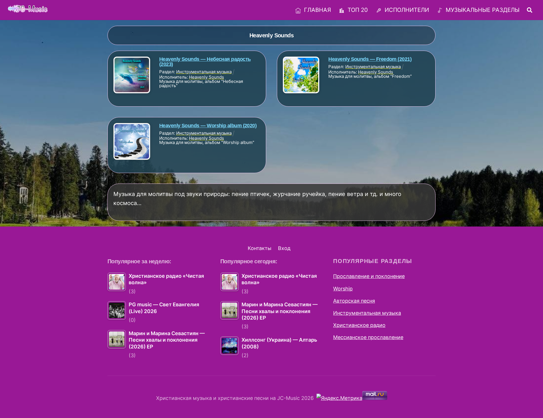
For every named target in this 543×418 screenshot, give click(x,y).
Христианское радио (359, 325)
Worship (343, 289)
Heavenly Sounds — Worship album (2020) (208, 125)
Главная (316, 10)
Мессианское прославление (368, 337)
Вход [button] (284, 248)
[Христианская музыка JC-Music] (28, 9)
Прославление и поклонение (369, 276)
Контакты (260, 248)
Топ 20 (357, 10)
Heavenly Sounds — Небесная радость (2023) (205, 61)
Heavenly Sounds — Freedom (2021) (369, 59)
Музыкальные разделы (482, 10)
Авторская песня (354, 301)
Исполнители (406, 10)
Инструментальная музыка (367, 313)
